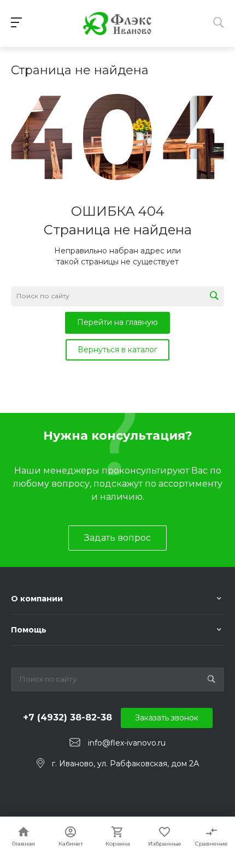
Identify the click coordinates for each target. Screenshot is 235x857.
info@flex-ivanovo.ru (127, 743)
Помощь (28, 630)
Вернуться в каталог (117, 349)
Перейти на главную (117, 322)
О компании (37, 599)
